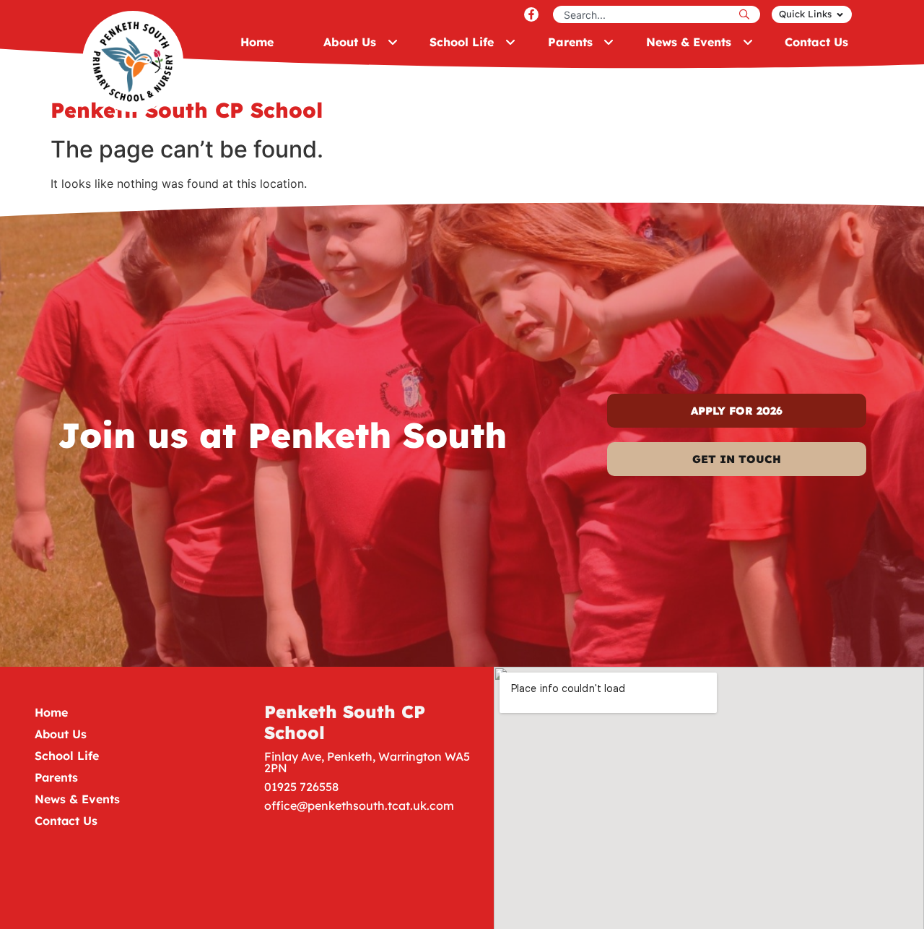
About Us (61, 734)
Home (51, 712)
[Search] (748, 14)
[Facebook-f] (531, 14)
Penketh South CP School (344, 722)
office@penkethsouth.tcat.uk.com (359, 805)
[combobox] (644, 14)
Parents (56, 777)
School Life (67, 755)
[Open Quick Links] (840, 14)
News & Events (77, 799)
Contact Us (66, 820)
